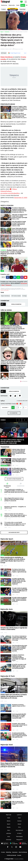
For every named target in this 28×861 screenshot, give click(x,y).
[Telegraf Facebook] (7, 847)
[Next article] (27, 430)
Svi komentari (14, 413)
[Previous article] (1, 430)
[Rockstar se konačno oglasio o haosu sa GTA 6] (6, 708)
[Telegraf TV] (20, 847)
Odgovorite (5, 407)
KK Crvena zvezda (16, 295)
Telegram (8, 285)
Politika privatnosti (11, 855)
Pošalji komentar (16, 304)
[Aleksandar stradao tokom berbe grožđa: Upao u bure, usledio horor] (6, 786)
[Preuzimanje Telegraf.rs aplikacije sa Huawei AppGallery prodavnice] (23, 843)
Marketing (8, 852)
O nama (3, 852)
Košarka (7, 31)
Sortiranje (4, 395)
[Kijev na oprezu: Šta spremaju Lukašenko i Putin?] (6, 805)
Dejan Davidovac (7, 57)
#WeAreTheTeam (6, 191)
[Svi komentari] (10, 395)
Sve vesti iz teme (14, 478)
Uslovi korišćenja (4, 290)
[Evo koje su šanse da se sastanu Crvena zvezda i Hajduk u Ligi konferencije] (6, 573)
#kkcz (15, 189)
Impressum (15, 852)
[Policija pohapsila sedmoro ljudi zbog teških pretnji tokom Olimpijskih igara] (6, 462)
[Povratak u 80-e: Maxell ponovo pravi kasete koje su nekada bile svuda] (6, 727)
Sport (2, 31)
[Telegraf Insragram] (16, 847)
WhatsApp (24, 283)
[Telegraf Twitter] (11, 847)
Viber (2, 285)
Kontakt (19, 855)
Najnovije (7, 539)
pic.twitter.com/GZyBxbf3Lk (10, 193)
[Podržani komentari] (15, 395)
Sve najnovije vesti (14, 532)
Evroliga (24, 295)
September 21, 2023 (20, 197)
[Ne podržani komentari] (19, 395)
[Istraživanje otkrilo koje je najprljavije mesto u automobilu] (14, 618)
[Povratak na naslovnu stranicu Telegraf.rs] (5, 2)
